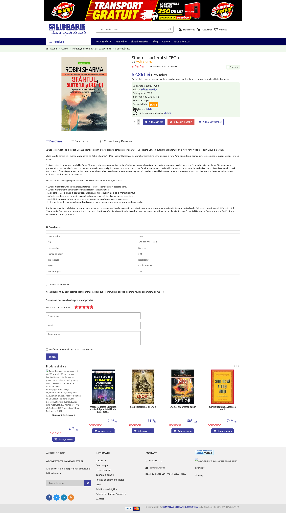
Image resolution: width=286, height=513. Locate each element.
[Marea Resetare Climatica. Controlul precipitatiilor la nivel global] (103, 387)
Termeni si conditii (105, 475)
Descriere (55, 141)
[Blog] (71, 497)
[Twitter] (56, 497)
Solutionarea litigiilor (106, 489)
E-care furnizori (182, 41)
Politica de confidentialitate (110, 479)
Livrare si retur (103, 470)
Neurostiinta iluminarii (63, 415)
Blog (155, 41)
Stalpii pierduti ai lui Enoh (143, 407)
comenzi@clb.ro (157, 467)
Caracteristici (83, 141)
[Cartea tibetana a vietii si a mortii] (222, 387)
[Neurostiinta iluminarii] (63, 391)
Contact (100, 499)
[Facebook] (49, 497)
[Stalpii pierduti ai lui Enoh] (143, 387)
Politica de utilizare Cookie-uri (111, 494)
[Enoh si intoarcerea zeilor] (182, 387)
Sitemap (199, 475)
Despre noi (101, 460)
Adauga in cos (156, 122)
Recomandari (102, 41)
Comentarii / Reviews (117, 141)
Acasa (53, 48)
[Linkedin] (64, 497)
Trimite (52, 357)
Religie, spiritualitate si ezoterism (91, 48)
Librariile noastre (139, 41)
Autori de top (55, 453)
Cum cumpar (102, 465)
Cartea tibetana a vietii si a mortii (222, 408)
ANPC (99, 484)
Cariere (166, 41)
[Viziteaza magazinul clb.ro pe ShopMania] (204, 453)
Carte (64, 48)
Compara (233, 67)
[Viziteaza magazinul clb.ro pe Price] (217, 461)
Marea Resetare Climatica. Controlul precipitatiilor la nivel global (103, 409)
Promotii (120, 41)
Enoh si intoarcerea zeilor (183, 407)
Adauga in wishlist (212, 122)
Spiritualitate (122, 48)
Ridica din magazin (183, 122)
